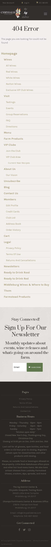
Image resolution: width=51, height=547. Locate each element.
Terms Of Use (13, 254)
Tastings (10, 102)
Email (10, 364)
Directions (11, 126)
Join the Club (13, 150)
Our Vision (11, 175)
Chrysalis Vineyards (15, 12)
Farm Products (13, 138)
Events (9, 108)
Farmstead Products (17, 296)
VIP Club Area (13, 156)
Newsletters (11, 266)
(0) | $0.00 (43, 3)
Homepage (9, 53)
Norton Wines (13, 83)
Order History (13, 229)
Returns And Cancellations (21, 260)
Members (10, 199)
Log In (26, 3)
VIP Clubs (10, 144)
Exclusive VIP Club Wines (19, 90)
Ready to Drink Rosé (17, 272)
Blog (7, 187)
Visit (7, 96)
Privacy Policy (13, 248)
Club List (11, 217)
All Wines (11, 65)
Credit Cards (13, 211)
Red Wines (12, 71)
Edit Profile (12, 205)
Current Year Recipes (19, 163)
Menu (7, 132)
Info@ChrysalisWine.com (29, 513)
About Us (10, 169)
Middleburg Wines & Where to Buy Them (26, 287)
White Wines (13, 77)
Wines (8, 59)
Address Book (13, 223)
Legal (7, 242)
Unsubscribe (12, 181)
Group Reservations (17, 114)
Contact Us (11, 193)
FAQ (8, 120)
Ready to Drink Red (16, 278)
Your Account (8, 3)
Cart (7, 236)
